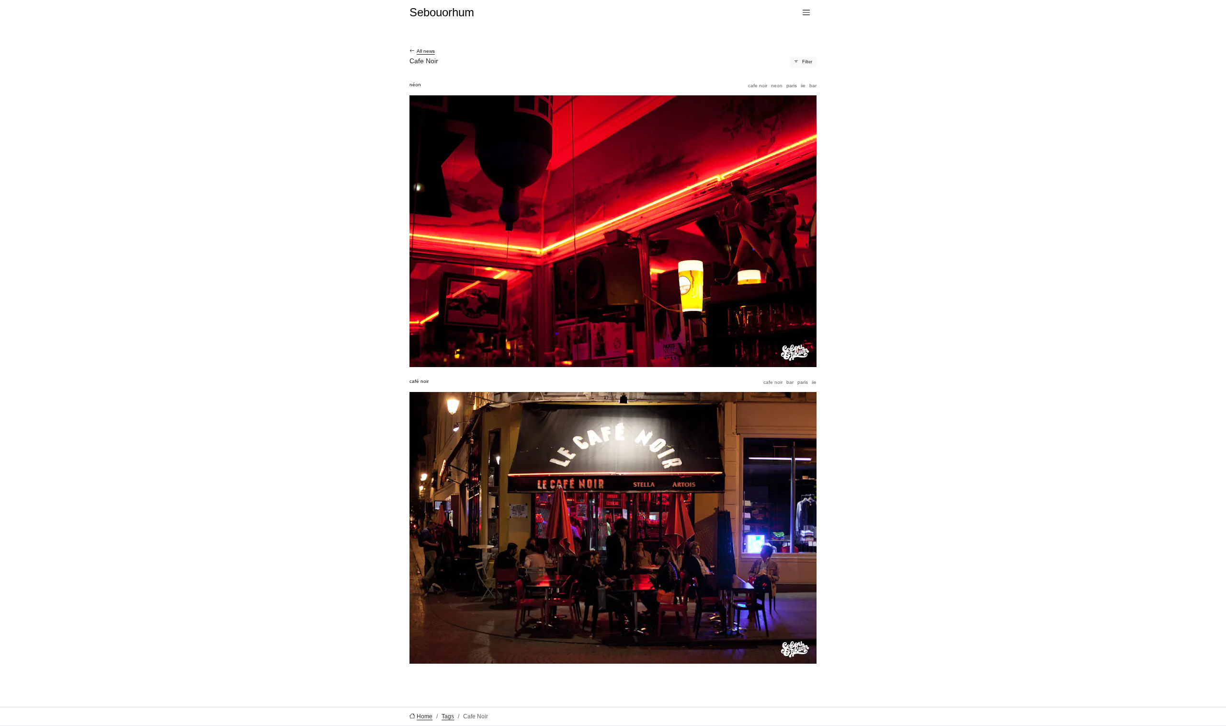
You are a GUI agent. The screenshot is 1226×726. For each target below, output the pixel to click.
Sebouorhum (441, 12)
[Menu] (806, 12)
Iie (803, 85)
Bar (813, 85)
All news (426, 51)
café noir (419, 381)
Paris (791, 85)
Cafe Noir (757, 85)
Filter (807, 61)
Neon (777, 85)
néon (415, 84)
